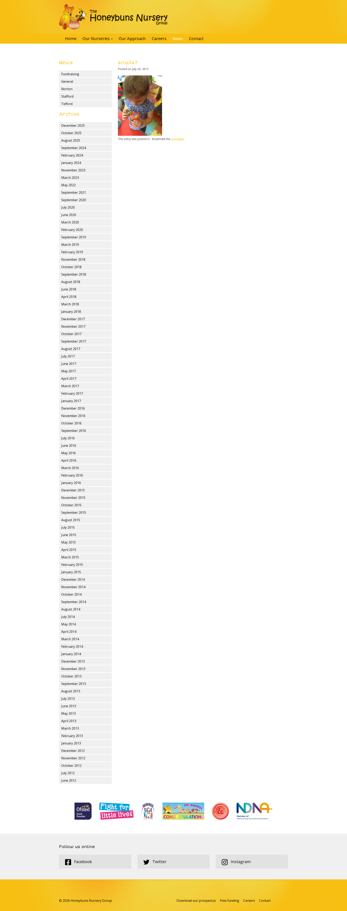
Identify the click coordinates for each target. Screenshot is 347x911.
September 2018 (73, 274)
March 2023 (70, 177)
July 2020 (68, 207)
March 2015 (70, 557)
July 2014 (68, 617)
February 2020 (72, 229)
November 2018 (73, 259)
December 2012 (73, 750)
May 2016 (68, 453)
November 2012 (73, 758)
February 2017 (72, 393)
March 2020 (70, 222)
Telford (66, 104)
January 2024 (71, 163)
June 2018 (68, 289)
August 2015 (70, 520)
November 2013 (73, 669)
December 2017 (73, 319)
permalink (177, 139)
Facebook (82, 861)
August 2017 (70, 349)
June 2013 (68, 706)
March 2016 (70, 468)
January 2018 (71, 311)
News (177, 38)
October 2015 (71, 505)
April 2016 (68, 460)
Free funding (229, 900)
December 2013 (73, 661)
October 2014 (71, 594)
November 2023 (73, 170)
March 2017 (70, 386)
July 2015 (68, 527)
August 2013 (70, 691)
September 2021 (73, 192)
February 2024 (72, 155)
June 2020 (68, 215)
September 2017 (73, 341)
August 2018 (70, 282)
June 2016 (68, 445)
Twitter (158, 861)
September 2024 (73, 148)
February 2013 (72, 736)
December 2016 (73, 408)
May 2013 (68, 713)
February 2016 (72, 475)
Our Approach (132, 38)
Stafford (67, 96)
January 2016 (71, 483)
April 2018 (68, 296)
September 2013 (73, 683)
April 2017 (68, 378)
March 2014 (70, 639)
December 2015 (73, 490)
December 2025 (73, 125)
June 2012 (68, 780)
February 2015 (72, 564)
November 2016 (73, 416)
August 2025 (70, 140)
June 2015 (68, 535)
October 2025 (71, 133)
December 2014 (73, 579)
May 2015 (68, 542)
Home (71, 38)
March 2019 (70, 244)
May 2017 (68, 371)
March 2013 (70, 728)
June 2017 (68, 363)
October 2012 (71, 765)
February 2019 (72, 252)
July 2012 (68, 773)
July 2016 (68, 438)
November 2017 (73, 326)
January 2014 (71, 654)
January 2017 (71, 401)
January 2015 (71, 572)
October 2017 (71, 334)
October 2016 (71, 423)
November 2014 (73, 587)
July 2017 (68, 356)
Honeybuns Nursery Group (113, 17)
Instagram (240, 861)
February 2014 (72, 646)
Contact (196, 38)
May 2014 (68, 624)
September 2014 (73, 602)
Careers (159, 38)
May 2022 (68, 185)
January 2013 (71, 743)
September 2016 (73, 430)
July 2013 (68, 698)
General (67, 81)
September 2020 (73, 200)
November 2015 (73, 497)
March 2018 (70, 304)
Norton (66, 89)
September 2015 (73, 512)
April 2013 (68, 721)
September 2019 (73, 237)
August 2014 (70, 609)
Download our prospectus (196, 900)
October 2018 (71, 267)
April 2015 (68, 550)
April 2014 (68, 631)
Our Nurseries (97, 38)
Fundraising (70, 74)
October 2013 (71, 676)
